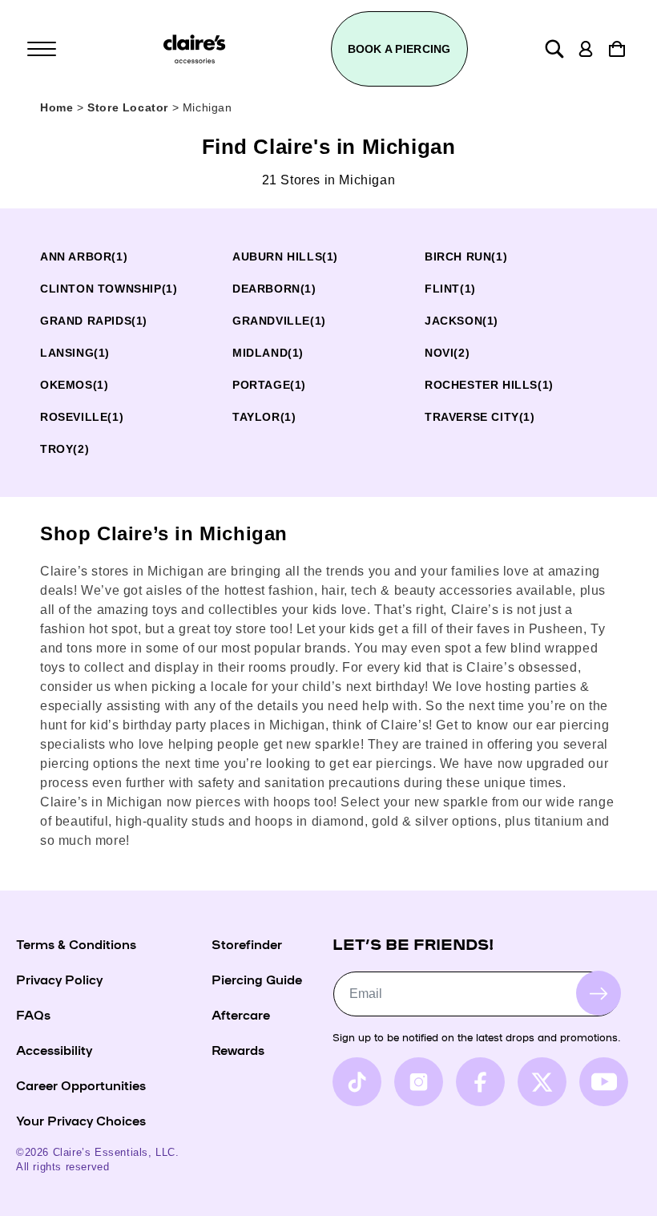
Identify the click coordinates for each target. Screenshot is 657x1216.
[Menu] (41, 49)
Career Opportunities (81, 1084)
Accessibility (54, 1049)
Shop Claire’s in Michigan (164, 533)
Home (56, 107)
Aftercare (241, 1014)
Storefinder (247, 943)
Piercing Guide (257, 979)
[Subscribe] (598, 993)
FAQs (33, 1014)
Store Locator (129, 107)
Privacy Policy (59, 979)
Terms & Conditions (76, 943)
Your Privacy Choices (81, 1120)
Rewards (238, 1049)
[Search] (554, 49)
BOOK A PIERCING (399, 48)
